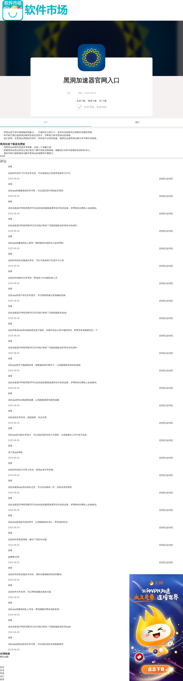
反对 (168, 178)
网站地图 (4, 657)
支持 (161, 178)
